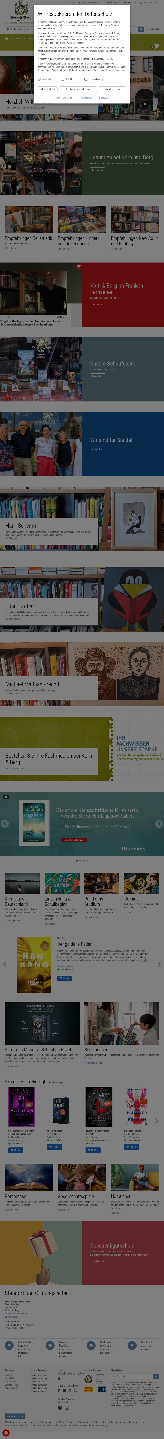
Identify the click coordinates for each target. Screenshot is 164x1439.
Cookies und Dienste (64, 97)
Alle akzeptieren (48, 89)
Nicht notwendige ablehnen (78, 89)
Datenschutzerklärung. (116, 70)
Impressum (104, 97)
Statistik (68, 79)
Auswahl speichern (112, 89)
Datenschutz (86, 97)
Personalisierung (95, 79)
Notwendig (46, 79)
